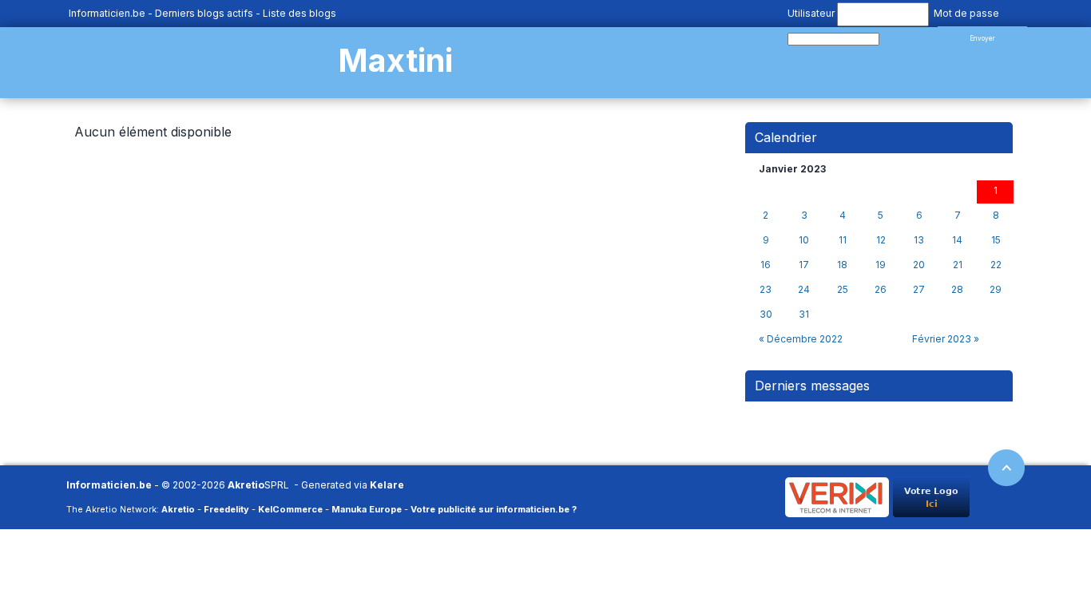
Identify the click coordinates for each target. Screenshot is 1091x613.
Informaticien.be (107, 13)
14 (957, 240)
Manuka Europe (366, 509)
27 (919, 289)
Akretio (246, 485)
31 (804, 314)
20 (919, 265)
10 (804, 240)
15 (996, 240)
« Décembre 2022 (801, 339)
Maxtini (395, 60)
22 (996, 265)
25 (842, 289)
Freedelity (226, 509)
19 (880, 265)
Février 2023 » (945, 339)
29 (996, 289)
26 (881, 289)
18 (842, 265)
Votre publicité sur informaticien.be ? (494, 509)
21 (957, 265)
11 (843, 240)
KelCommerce (290, 509)
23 (766, 289)
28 (957, 289)
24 (804, 289)
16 (765, 265)
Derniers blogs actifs (204, 13)
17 (804, 265)
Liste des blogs (299, 13)
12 (881, 240)
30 (766, 314)
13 (919, 240)
